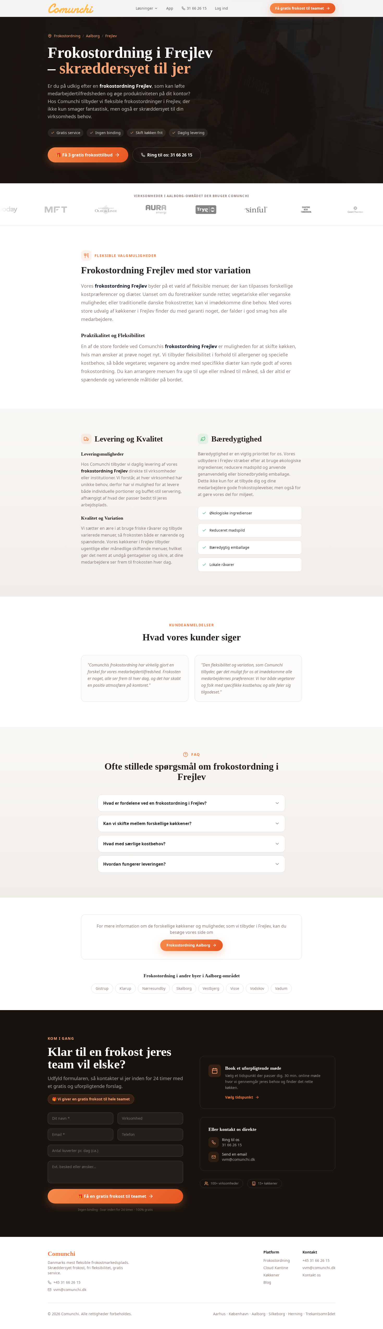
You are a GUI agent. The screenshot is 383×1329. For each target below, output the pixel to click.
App (169, 8)
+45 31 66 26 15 (67, 1282)
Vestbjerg (211, 988)
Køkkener (271, 1275)
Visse (234, 988)
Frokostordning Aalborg (188, 945)
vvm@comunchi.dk (69, 1289)
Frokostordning (67, 35)
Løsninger (144, 8)
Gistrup (102, 988)
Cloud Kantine (275, 1267)
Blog (267, 1282)
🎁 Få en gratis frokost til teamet (112, 1196)
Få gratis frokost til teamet (299, 8)
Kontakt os (311, 1275)
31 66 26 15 (197, 8)
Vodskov (257, 988)
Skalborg (184, 988)
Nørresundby (153, 988)
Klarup (125, 988)
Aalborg (93, 35)
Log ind (221, 8)
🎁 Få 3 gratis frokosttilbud (84, 155)
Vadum (281, 988)
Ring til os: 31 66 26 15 (169, 155)
